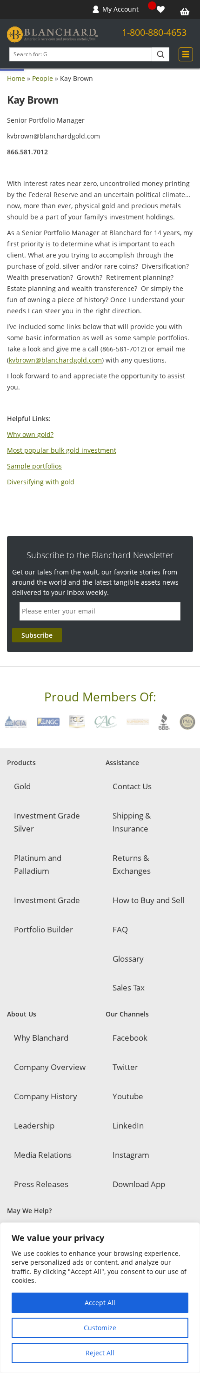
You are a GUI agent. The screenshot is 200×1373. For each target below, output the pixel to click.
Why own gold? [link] (30, 434)
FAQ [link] (120, 929)
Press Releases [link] (41, 1184)
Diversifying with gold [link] (40, 481)
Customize (100, 1327)
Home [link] (16, 78)
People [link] (42, 78)
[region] (100, 1297)
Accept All (100, 1302)
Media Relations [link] (43, 1154)
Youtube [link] (128, 1096)
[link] (161, 9)
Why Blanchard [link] (41, 1037)
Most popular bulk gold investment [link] (61, 450)
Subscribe (37, 635)
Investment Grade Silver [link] (47, 822)
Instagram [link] (131, 1154)
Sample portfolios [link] (34, 466)
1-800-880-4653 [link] (154, 32)
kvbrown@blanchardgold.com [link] (55, 360)
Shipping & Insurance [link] (132, 822)
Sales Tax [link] (129, 987)
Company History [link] (45, 1096)
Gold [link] (22, 786)
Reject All (100, 1352)
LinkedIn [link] (128, 1125)
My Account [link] (120, 9)
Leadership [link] (34, 1125)
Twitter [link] (125, 1067)
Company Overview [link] (50, 1067)
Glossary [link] (128, 958)
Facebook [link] (130, 1037)
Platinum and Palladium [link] (37, 864)
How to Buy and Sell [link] (148, 900)
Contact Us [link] (132, 786)
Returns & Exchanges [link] (132, 864)
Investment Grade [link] (47, 900)
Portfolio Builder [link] (43, 929)
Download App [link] (139, 1184)
